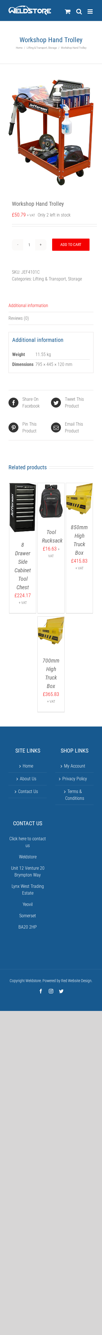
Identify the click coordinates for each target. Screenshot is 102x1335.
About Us (28, 778)
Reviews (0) (18, 318)
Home (28, 766)
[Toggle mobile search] (79, 11)
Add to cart (70, 244)
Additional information (28, 305)
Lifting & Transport (49, 279)
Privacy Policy (74, 778)
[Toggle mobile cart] (68, 11)
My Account (74, 766)
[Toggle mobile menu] (91, 11)
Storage (75, 279)
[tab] (51, 305)
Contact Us (28, 791)
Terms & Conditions (74, 795)
